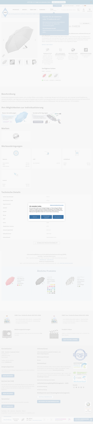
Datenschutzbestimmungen (57, 205)
